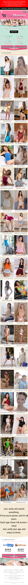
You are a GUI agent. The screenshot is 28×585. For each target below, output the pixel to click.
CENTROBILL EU (18, 578)
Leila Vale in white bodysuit (7, 435)
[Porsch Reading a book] (7, 469)
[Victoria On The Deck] (20, 334)
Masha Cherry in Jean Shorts (21, 233)
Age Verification (18, 572)
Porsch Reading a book (7, 479)
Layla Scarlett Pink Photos (20, 255)
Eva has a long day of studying (21, 390)
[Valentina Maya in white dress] (20, 469)
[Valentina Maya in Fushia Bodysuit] (7, 177)
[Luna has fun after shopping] (20, 357)
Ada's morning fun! (21, 165)
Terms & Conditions (19, 570)
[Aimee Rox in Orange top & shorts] (7, 267)
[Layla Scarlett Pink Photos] (20, 245)
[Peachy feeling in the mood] (7, 312)
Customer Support (8, 569)
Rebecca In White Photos (7, 300)
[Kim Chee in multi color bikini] (20, 289)
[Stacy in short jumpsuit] (20, 446)
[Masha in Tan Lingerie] (7, 88)
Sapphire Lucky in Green (7, 457)
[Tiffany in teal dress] (7, 491)
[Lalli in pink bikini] (7, 334)
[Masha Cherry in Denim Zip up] (7, 357)
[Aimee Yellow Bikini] (7, 110)
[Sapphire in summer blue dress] (7, 132)
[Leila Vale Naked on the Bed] (20, 132)
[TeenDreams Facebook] (24, 12)
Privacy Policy (11, 570)
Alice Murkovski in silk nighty (21, 210)
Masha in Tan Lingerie (7, 98)
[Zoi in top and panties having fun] (20, 65)
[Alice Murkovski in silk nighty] (20, 200)
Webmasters (16, 569)
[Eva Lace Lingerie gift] (7, 200)
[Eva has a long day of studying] (20, 379)
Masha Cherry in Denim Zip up (7, 367)
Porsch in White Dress (7, 76)
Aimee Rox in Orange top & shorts (7, 278)
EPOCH (11, 578)
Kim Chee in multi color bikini (21, 300)
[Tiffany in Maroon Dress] (7, 222)
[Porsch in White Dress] (7, 65)
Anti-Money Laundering (8, 572)
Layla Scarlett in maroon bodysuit (7, 412)
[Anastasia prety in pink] (20, 491)
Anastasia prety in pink (20, 502)
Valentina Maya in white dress (21, 479)
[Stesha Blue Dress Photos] (7, 245)
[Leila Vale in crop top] (20, 312)
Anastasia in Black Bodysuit (20, 121)
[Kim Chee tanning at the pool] (7, 155)
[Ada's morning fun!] (20, 155)
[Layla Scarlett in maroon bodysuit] (7, 402)
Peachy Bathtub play (21, 412)
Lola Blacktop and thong (21, 435)
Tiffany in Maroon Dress (7, 233)
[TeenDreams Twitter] (26, 12)
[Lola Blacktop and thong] (20, 424)
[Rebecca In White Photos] (7, 289)
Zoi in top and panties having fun (21, 76)
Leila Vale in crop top (21, 322)
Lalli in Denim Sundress (21, 188)
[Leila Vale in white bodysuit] (7, 424)
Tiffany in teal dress (7, 502)
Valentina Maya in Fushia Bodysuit (7, 188)
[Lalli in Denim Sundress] (20, 177)
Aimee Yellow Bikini (7, 121)
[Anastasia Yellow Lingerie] (7, 379)
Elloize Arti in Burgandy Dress (21, 98)
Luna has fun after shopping (21, 367)
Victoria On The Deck (21, 345)
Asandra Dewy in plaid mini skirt (20, 278)
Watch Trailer (14, 31)
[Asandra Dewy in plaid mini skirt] (20, 267)
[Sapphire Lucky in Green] (7, 446)
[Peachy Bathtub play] (20, 402)
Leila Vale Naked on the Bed (21, 143)
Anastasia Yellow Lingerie (7, 390)
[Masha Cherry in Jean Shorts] (20, 222)
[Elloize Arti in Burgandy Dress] (20, 88)
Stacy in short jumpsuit (21, 457)
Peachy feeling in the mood (7, 322)
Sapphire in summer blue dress (7, 143)
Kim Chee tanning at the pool (7, 165)
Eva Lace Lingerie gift (7, 210)
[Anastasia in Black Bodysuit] (20, 110)
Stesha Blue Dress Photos (7, 255)
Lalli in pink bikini (7, 345)
